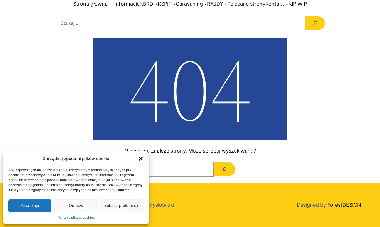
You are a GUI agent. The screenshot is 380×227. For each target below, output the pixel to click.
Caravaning (189, 4)
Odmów (76, 205)
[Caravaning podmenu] (205, 4)
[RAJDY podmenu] (226, 4)
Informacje (127, 4)
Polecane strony (246, 4)
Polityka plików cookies (76, 217)
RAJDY (215, 4)
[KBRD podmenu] (156, 4)
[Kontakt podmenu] (286, 4)
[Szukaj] (315, 23)
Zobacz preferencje (121, 205)
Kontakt (274, 4)
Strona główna (90, 4)
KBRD (146, 4)
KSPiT (165, 4)
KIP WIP (297, 4)
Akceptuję (30, 205)
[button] (141, 158)
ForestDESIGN (344, 205)
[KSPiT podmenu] (174, 4)
